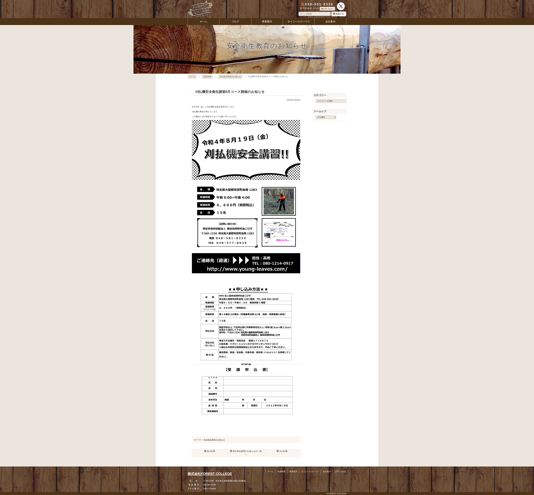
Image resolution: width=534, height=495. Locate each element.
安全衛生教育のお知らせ (230, 76)
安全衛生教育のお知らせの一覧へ (247, 453)
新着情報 (207, 76)
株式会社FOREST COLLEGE (210, 474)
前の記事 (211, 451)
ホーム (192, 76)
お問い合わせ (328, 9)
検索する (340, 14)
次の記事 (283, 451)
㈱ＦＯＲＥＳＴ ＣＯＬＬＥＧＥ (200, 9)
